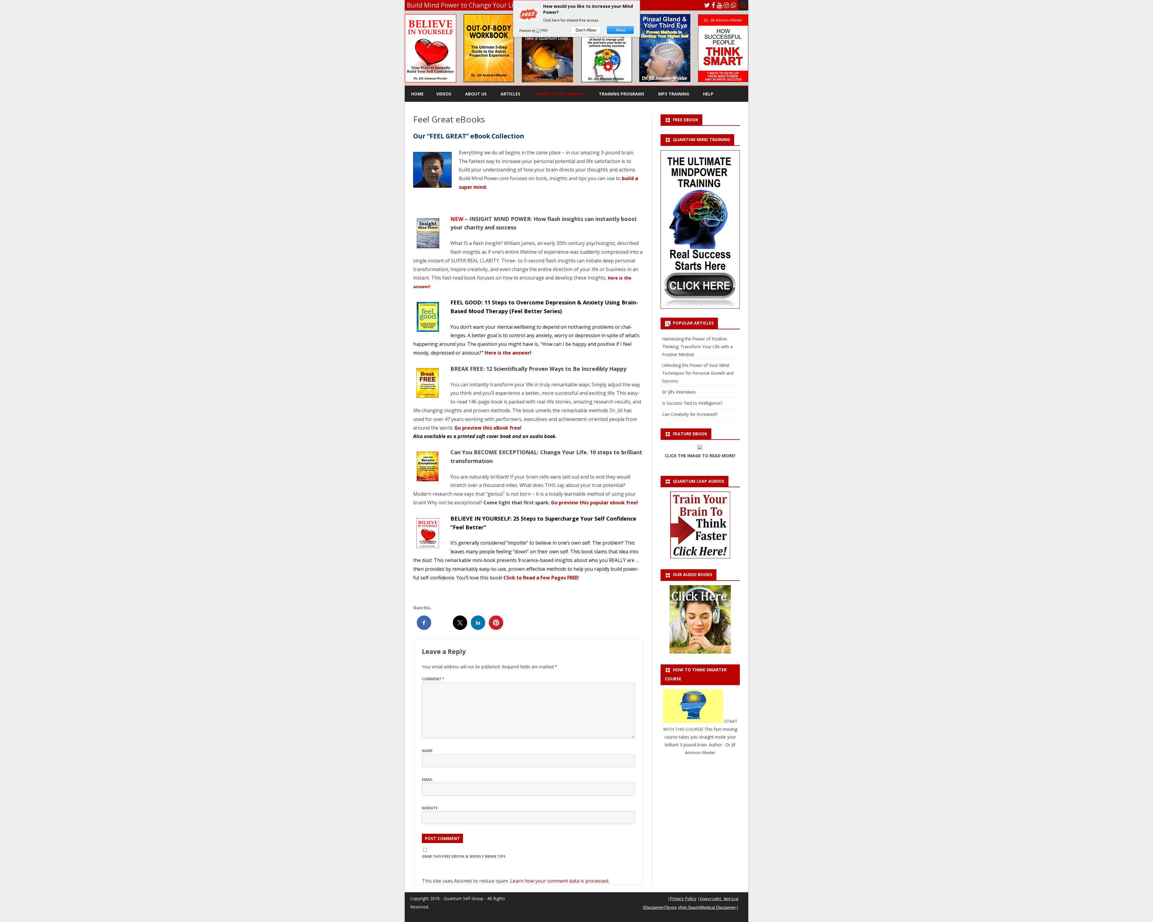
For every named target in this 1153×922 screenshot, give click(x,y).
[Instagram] (726, 5)
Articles (510, 94)
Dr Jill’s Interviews (679, 392)
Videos (443, 94)
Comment (433, 679)
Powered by (527, 31)
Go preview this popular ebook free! (594, 502)
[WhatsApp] (733, 5)
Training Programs (621, 94)
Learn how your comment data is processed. (559, 881)
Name (427, 750)
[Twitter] (707, 5)
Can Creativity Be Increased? (689, 414)
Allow (620, 30)
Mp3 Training (673, 94)
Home (417, 94)
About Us (476, 94)
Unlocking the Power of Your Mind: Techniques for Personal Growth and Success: (698, 373)
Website (430, 808)
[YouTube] (719, 5)
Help (708, 94)
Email (427, 779)
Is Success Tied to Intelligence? (692, 403)
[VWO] (542, 31)
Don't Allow (586, 30)
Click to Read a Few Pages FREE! (541, 577)
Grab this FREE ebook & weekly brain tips (463, 856)
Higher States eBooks (559, 94)
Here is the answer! (508, 352)
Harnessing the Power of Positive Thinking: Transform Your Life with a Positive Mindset (697, 346)
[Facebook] (713, 5)
